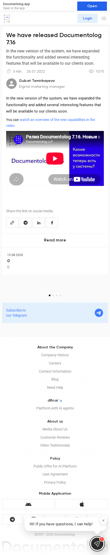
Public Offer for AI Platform (55, 466)
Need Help (55, 387)
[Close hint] (103, 520)
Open (92, 6)
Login (87, 18)
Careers (55, 363)
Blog (55, 379)
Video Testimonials (55, 445)
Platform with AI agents (55, 408)
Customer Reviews (55, 437)
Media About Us (55, 429)
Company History (55, 355)
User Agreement (55, 474)
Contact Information (55, 371)
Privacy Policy (55, 482)
